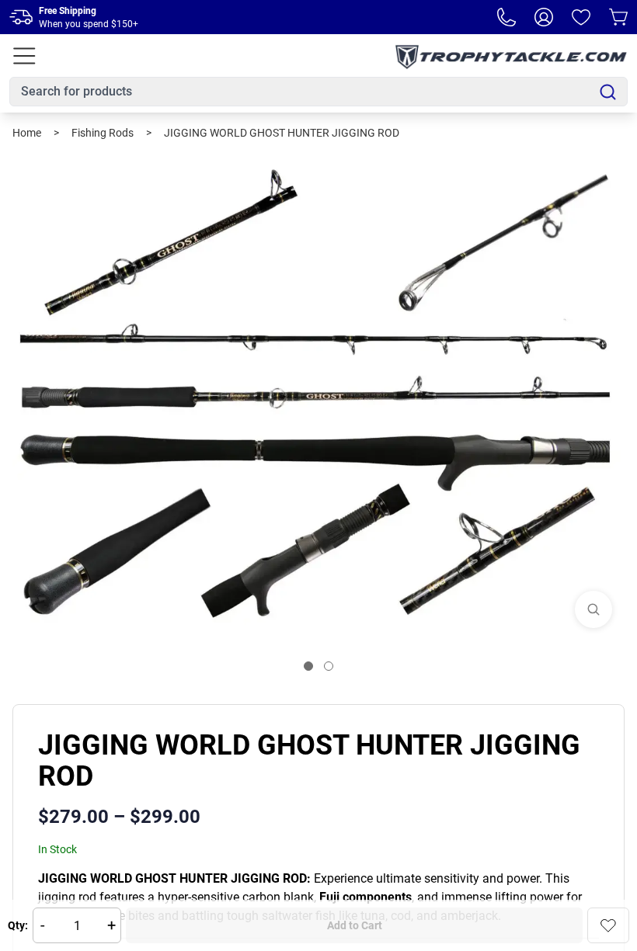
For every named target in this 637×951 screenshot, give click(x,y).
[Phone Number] (506, 17)
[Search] (608, 92)
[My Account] (543, 17)
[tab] (308, 666)
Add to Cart (354, 925)
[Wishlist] (581, 17)
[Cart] (618, 17)
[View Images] (593, 609)
